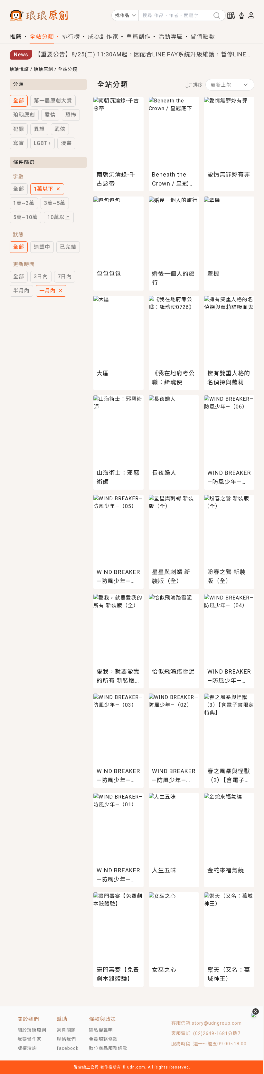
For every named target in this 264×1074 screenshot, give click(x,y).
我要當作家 (29, 1039)
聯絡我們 (66, 1039)
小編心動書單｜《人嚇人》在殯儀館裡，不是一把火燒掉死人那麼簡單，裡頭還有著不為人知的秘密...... (145, 56)
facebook (68, 1048)
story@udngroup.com (217, 1023)
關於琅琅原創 (31, 1030)
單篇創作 (138, 36)
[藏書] (231, 15)
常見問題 (66, 1030)
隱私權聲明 (101, 1030)
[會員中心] (251, 15)
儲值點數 (203, 36)
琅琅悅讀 (19, 69)
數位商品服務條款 (108, 1048)
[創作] (241, 15)
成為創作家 (103, 36)
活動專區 (170, 36)
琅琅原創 (43, 69)
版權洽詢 (27, 1048)
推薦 (16, 36)
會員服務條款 (103, 1039)
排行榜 (71, 36)
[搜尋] (219, 15)
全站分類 (42, 36)
